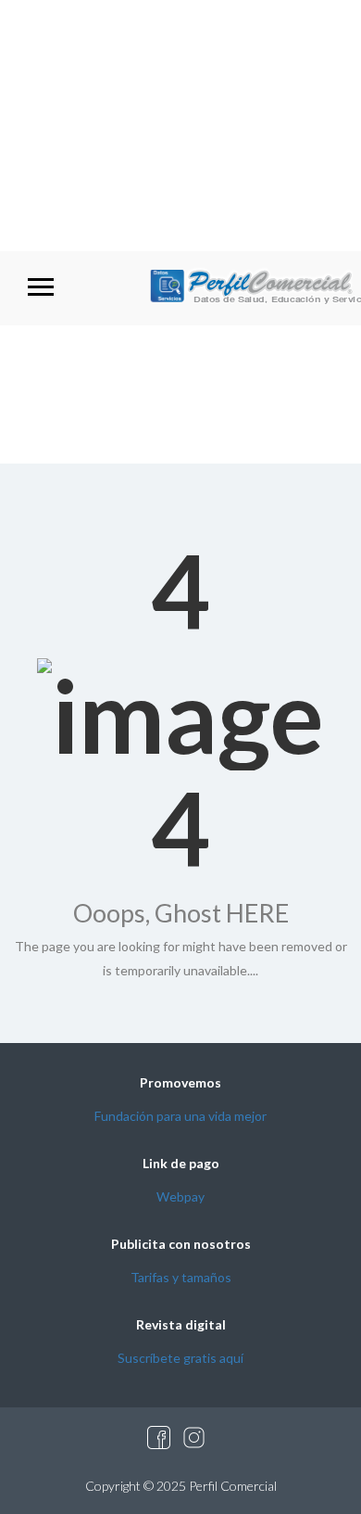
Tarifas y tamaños (181, 1277)
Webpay (180, 1196)
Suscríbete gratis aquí (180, 1358)
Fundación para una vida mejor (180, 1116)
